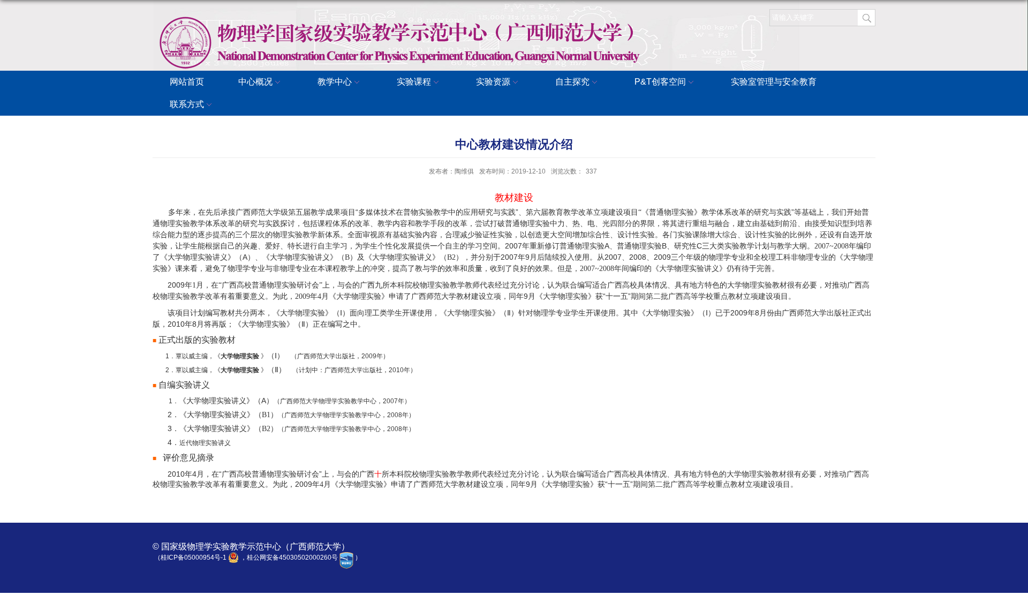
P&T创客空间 (660, 81)
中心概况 (255, 81)
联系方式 (187, 104)
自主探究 (572, 81)
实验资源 (493, 81)
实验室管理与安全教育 (774, 81)
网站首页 (187, 81)
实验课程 (414, 81)
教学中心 (335, 81)
